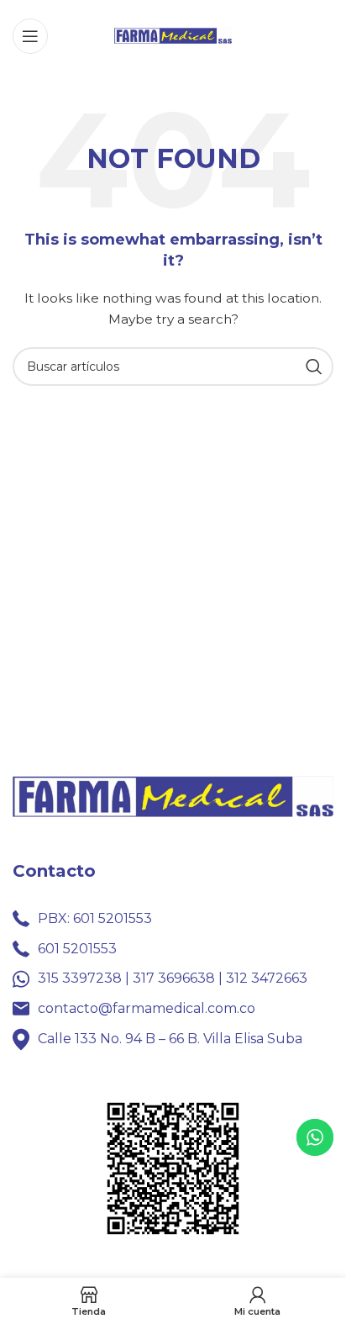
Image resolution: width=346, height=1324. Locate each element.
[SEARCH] (314, 366)
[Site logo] (173, 34)
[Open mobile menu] (30, 36)
